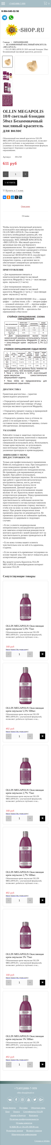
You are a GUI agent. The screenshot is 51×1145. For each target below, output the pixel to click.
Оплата (16, 1111)
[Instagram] (22, 1099)
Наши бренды (9, 1108)
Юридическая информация (24, 1134)
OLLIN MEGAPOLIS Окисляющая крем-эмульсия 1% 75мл (25, 955)
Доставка (23, 1108)
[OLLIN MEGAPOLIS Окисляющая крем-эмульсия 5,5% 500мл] (25, 685)
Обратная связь (38, 1108)
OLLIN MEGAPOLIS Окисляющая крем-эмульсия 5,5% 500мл (25, 709)
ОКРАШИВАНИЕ (20, 42)
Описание (25, 206)
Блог (8, 1111)
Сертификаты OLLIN (33, 1111)
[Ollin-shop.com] (25, 35)
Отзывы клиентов (24, 1123)
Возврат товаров (34, 1130)
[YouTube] (28, 1099)
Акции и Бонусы (18, 1115)
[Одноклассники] (8, 197)
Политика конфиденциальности (24, 1119)
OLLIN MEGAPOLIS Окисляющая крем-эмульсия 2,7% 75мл (25, 791)
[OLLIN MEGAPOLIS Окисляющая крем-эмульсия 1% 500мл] (25, 1013)
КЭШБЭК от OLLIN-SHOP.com (24, 1127)
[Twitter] (35, 1099)
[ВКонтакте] (4, 197)
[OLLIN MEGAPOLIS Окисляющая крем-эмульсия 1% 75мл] (25, 931)
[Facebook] (16, 1099)
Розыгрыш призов (14, 1130)
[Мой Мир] (12, 197)
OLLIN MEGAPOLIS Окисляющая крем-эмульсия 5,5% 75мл (25, 627)
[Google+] (41, 1099)
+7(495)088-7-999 (17, 3)
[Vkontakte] (10, 1099)
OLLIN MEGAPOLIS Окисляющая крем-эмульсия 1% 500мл (25, 1038)
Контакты (33, 1115)
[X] (16, 197)
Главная (6, 42)
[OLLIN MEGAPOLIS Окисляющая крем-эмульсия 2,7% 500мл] (25, 849)
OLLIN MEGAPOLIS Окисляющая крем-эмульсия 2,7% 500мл (25, 873)
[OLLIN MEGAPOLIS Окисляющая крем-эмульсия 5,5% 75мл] (25, 603)
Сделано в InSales (42, 1141)
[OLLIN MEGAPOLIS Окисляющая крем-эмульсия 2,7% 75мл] (25, 767)
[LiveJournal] (20, 197)
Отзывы (25, 216)
